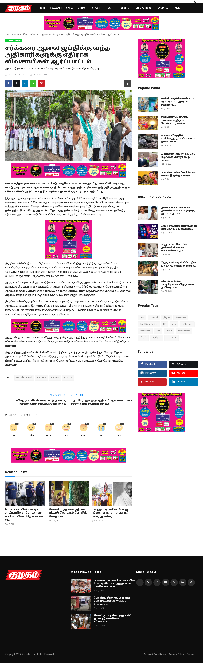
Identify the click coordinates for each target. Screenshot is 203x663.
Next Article (77, 395)
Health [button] (110, 8)
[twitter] (148, 582)
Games (69, 8)
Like (13, 435)
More (178, 8)
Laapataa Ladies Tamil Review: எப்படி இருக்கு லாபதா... (178, 174)
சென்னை (180, 317)
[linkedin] (182, 582)
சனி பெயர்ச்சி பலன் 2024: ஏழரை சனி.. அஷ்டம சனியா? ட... (177, 101)
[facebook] (140, 582)
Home (42, 8)
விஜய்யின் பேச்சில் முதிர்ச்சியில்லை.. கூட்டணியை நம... (174, 247)
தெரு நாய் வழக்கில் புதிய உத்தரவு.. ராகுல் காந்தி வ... (179, 264)
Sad (101, 435)
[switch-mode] (195, 1)
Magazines (56, 8)
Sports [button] (125, 8)
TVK (158, 331)
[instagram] (157, 582)
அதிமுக (156, 337)
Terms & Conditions (155, 654)
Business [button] (163, 8)
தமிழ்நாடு (187, 324)
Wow (118, 435)
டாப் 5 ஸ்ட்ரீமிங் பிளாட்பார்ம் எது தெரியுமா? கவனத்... (179, 227)
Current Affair (20, 34)
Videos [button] (96, 8)
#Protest (55, 377)
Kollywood (172, 337)
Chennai (154, 317)
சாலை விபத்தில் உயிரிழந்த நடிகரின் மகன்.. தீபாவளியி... (179, 138)
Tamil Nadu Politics (149, 324)
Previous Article (58, 395)
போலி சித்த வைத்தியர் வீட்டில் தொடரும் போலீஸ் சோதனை (68, 513)
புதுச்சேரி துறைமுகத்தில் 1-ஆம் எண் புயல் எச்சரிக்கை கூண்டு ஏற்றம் (101, 402)
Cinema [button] (81, 8)
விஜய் (143, 337)
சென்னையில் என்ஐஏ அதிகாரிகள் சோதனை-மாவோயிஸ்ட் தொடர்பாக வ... (24, 514)
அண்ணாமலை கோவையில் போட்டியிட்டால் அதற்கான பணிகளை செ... (114, 583)
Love (48, 435)
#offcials (68, 377)
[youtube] (165, 582)
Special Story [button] (143, 8)
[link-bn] (101, 23)
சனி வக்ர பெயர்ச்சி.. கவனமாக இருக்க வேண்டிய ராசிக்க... (174, 120)
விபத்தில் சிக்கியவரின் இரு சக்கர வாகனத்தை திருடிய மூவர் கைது (41, 402)
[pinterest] (174, 582)
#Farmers (41, 377)
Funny (66, 435)
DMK (142, 317)
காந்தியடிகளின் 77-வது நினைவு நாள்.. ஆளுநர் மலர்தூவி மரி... (110, 513)
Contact (191, 654)
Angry (84, 435)
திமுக (166, 317)
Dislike (31, 435)
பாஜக (169, 331)
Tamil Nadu (145, 331)
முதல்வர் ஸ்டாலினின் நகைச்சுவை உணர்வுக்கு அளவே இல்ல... (178, 210)
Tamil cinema (184, 331)
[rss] (191, 582)
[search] (195, 8)
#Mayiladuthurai (24, 377)
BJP (164, 324)
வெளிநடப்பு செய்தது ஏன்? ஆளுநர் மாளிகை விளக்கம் (112, 618)
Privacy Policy (176, 654)
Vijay (174, 324)
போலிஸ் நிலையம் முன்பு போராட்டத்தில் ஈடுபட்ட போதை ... (112, 601)
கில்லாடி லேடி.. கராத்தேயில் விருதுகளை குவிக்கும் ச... (178, 284)
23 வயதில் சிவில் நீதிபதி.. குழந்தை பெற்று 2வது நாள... (178, 157)
